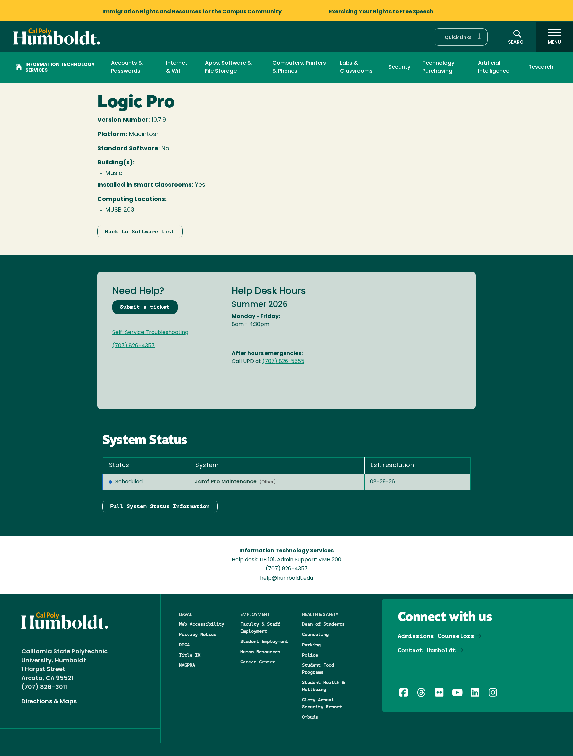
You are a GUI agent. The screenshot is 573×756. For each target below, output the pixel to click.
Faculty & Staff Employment (260, 627)
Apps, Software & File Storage (228, 67)
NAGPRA (187, 665)
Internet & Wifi (176, 67)
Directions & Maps (49, 702)
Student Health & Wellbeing (323, 686)
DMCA (184, 644)
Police (310, 655)
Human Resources (260, 651)
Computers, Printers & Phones (299, 67)
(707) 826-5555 (283, 361)
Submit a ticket (145, 307)
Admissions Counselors (436, 635)
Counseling (315, 634)
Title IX (189, 655)
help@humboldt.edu (286, 578)
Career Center (257, 661)
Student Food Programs (318, 668)
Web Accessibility (201, 624)
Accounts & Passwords (127, 67)
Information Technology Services (60, 67)
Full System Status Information (160, 506)
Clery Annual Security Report (322, 703)
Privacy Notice (197, 634)
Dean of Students (323, 624)
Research (540, 67)
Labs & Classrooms (356, 67)
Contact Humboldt (427, 650)
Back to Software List (140, 231)
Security (399, 67)
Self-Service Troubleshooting (150, 332)
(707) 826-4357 (133, 345)
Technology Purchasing (438, 67)
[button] (461, 37)
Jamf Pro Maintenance (226, 482)
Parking (311, 644)
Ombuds (310, 717)
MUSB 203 (119, 210)
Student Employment (264, 641)
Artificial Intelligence (493, 67)
